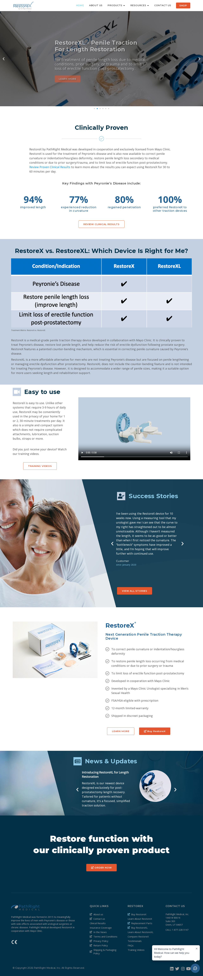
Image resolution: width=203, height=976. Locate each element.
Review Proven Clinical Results (49, 167)
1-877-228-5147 (180, 929)
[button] (94, 108)
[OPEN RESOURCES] (148, 5)
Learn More (67, 76)
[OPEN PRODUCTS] (124, 5)
